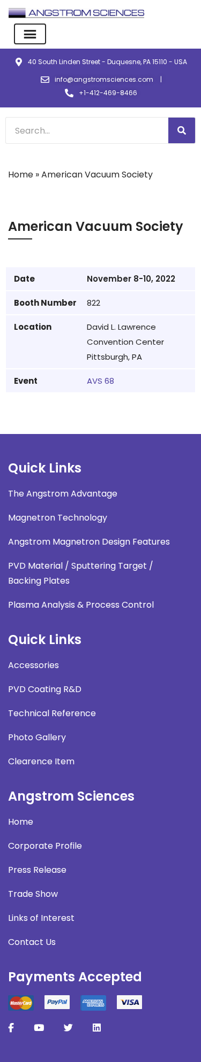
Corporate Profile (45, 846)
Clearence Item (41, 761)
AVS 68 (100, 380)
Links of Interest (41, 918)
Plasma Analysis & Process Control (81, 605)
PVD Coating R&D (44, 689)
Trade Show (33, 894)
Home (20, 174)
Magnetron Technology (57, 517)
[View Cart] (186, 13)
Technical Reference (52, 713)
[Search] (181, 130)
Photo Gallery (37, 737)
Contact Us (32, 942)
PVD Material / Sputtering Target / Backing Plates (80, 573)
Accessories (33, 665)
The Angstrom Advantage (62, 493)
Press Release (37, 870)
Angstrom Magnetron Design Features (89, 542)
